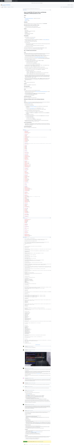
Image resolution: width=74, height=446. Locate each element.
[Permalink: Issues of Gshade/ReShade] (23, 122)
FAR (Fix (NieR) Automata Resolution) (29, 18)
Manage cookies (42, 444)
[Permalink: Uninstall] (23, 83)
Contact (39, 444)
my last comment (38, 373)
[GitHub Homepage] (24, 444)
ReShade (26, 20)
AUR (33, 38)
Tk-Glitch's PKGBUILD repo (46, 39)
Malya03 (26, 386)
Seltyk (25, 368)
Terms (29, 444)
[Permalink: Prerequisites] (23, 35)
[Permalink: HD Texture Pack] (23, 86)
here (39, 422)
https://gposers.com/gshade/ (33, 106)
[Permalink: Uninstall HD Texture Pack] (23, 96)
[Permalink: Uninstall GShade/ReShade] (23, 126)
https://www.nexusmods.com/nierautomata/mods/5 (41, 91)
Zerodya (26, 410)
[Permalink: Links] (23, 17)
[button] (50, 346)
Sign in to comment (41, 441)
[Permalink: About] (23, 15)
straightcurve (26, 346)
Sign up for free (25, 441)
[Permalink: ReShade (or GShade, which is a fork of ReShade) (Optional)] (23, 99)
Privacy (30, 444)
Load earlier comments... (37, 344)
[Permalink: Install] (23, 52)
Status (34, 444)
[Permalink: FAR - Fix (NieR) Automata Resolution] (23, 50)
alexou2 (26, 404)
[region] (37, 70)
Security (32, 444)
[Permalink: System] (23, 28)
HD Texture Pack (27, 19)
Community (36, 444)
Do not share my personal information (47, 444)
